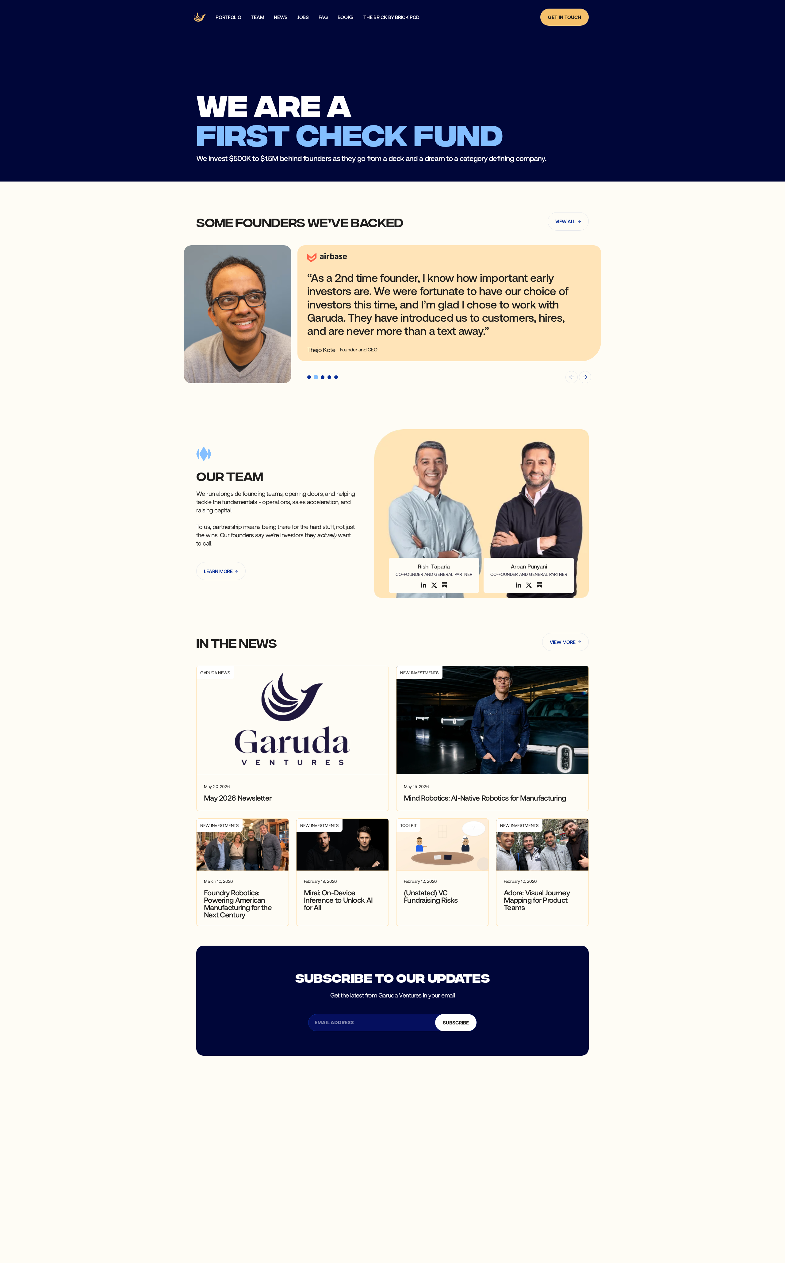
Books (346, 17)
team (257, 17)
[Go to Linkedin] (423, 585)
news (281, 17)
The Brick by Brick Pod (391, 17)
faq (323, 17)
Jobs (303, 17)
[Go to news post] (293, 738)
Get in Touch (564, 17)
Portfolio (228, 17)
